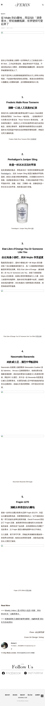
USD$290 (33, 139)
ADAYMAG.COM (22, 697)
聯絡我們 (22, 695)
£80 (32, 228)
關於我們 (7, 695)
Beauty (3, 13)
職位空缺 (30, 695)
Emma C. (3, 28)
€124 (30, 482)
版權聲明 (37, 695)
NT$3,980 (28, 590)
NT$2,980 (38, 336)
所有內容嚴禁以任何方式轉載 (25, 653)
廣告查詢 (15, 695)
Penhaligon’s (6, 174)
